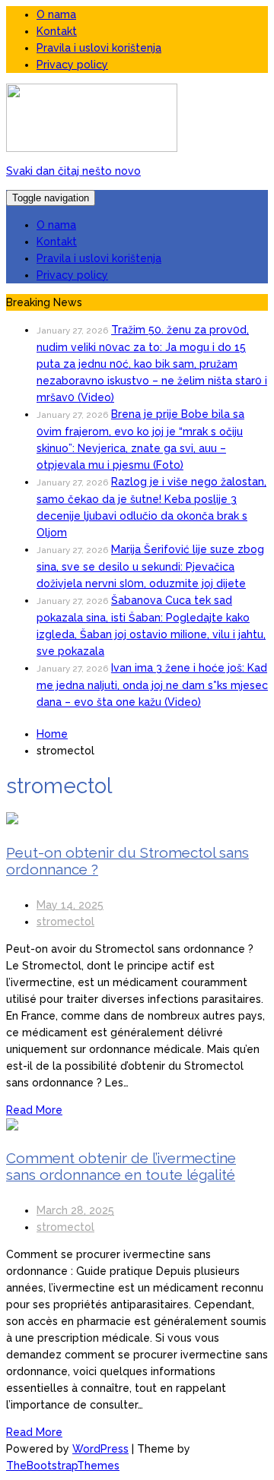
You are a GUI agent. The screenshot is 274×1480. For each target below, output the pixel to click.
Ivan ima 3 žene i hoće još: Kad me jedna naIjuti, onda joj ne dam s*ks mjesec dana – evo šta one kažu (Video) (152, 685)
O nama (56, 14)
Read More (34, 1110)
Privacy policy (72, 65)
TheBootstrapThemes (62, 1465)
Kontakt (57, 31)
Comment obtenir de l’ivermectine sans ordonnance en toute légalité (121, 1166)
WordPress (100, 1449)
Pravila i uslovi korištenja (99, 48)
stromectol (65, 922)
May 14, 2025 (70, 905)
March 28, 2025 (75, 1210)
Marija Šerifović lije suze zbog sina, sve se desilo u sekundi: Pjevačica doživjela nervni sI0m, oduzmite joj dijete (150, 566)
